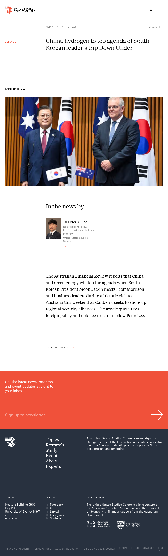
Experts (53, 466)
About (52, 460)
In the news (69, 26)
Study (51, 450)
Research (55, 444)
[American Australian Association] (98, 524)
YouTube (55, 518)
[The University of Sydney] (128, 525)
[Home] (9, 10)
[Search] (151, 10)
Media (49, 26)
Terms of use (42, 548)
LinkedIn (55, 511)
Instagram (57, 515)
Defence (10, 41)
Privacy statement (17, 548)
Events (52, 455)
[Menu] (160, 10)
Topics (52, 439)
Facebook (56, 504)
